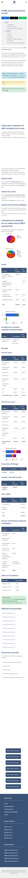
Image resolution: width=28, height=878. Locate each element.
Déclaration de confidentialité (11, 812)
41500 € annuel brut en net (9, 632)
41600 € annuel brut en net (9, 636)
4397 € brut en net (8, 832)
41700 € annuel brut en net (9, 639)
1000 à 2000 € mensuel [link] (13, 750)
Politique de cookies (8, 809)
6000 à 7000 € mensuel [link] (13, 780)
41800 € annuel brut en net (9, 643)
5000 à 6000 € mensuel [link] (13, 774)
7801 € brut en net (8, 827)
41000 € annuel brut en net (9, 617)
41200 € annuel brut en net (9, 624)
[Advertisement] (14, 108)
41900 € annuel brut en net (9, 647)
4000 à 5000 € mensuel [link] (13, 768)
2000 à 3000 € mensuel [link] (13, 756)
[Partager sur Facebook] (5, 18)
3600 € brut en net (8, 838)
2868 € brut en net (8, 829)
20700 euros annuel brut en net (11, 853)
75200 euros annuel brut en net (11, 861)
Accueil (6, 803)
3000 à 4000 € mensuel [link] (13, 762)
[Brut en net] (14, 2)
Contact (6, 814)
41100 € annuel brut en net (9, 620)
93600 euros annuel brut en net (11, 850)
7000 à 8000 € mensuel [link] (13, 786)
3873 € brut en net (8, 835)
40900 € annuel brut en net (9, 613)
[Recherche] (26, 2)
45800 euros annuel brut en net (11, 855)
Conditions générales (9, 806)
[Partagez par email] (14, 18)
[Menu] (2, 2)
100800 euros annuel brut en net (11, 858)
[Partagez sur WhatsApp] (22, 18)
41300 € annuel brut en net (9, 628)
